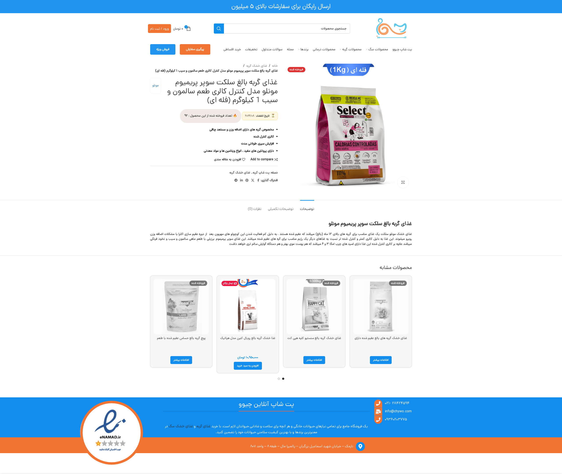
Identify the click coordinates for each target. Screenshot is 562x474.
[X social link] (253, 180)
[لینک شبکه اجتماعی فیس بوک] (258, 180)
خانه (275, 66)
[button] (248, 366)
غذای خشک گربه (256, 66)
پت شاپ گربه (261, 172)
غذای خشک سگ (181, 426)
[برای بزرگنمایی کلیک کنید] (403, 182)
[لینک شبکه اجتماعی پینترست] (247, 180)
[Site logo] (391, 28)
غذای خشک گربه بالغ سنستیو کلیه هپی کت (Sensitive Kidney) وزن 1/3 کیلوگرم (314, 340)
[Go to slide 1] (283, 379)
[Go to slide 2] (279, 379)
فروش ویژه (162, 49)
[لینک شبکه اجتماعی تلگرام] (236, 180)
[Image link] (111, 433)
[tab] (307, 206)
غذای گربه (203, 426)
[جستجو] (219, 28)
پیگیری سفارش (195, 49)
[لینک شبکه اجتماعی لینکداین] (241, 180)
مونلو (155, 85)
